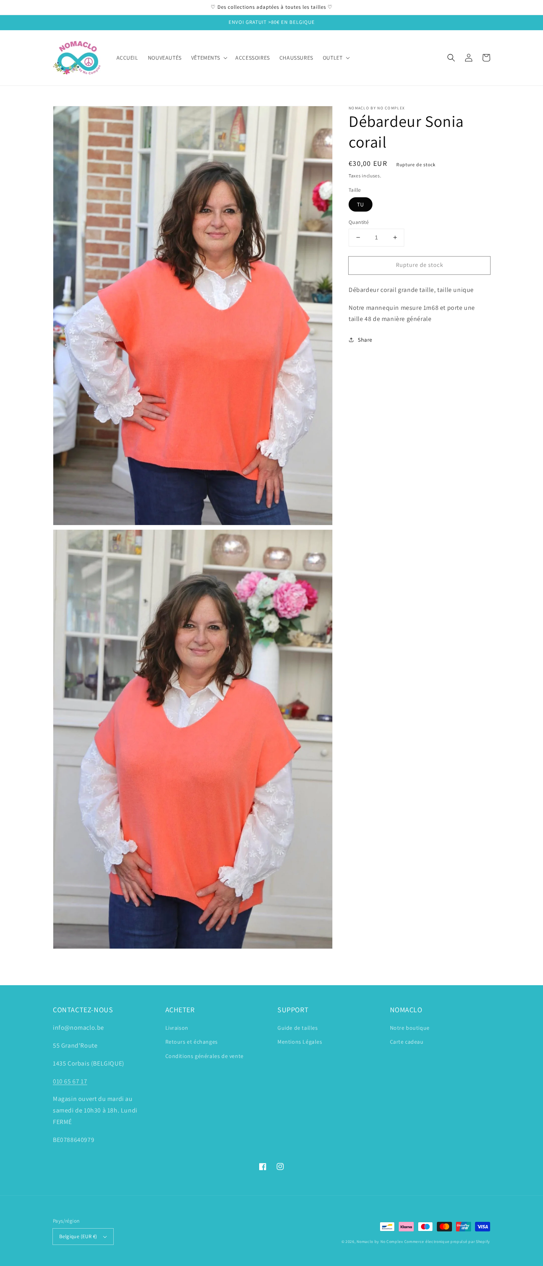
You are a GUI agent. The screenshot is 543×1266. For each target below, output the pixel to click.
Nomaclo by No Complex (380, 1241)
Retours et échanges (191, 1041)
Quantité (358, 222)
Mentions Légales (299, 1041)
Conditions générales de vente (204, 1056)
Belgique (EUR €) (78, 1236)
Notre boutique (410, 1027)
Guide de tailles (297, 1027)
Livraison (176, 1027)
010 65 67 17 (70, 1081)
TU (360, 204)
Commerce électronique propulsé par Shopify (447, 1241)
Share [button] (365, 339)
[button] (451, 57)
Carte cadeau (407, 1041)
